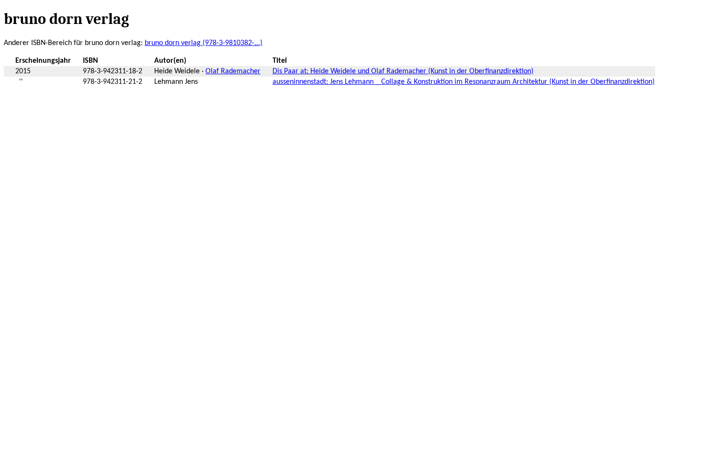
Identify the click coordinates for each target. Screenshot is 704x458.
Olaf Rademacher (233, 71)
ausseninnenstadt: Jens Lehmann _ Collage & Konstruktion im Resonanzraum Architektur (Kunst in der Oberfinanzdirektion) (464, 82)
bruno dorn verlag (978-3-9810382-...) (203, 43)
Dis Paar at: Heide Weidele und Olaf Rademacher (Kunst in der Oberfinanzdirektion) (403, 71)
